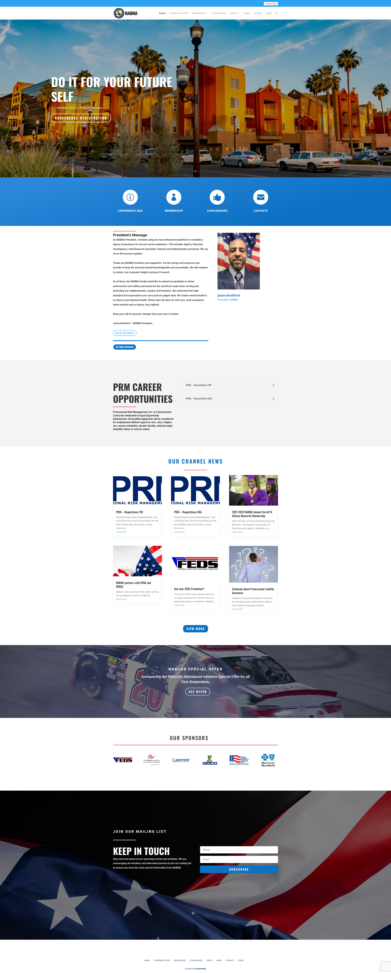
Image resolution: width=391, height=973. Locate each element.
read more (121, 531)
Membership (198, 13)
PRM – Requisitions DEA (188, 512)
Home (162, 13)
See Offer (198, 691)
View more (195, 628)
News (247, 13)
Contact (258, 13)
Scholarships (219, 13)
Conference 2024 (178, 13)
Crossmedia (200, 968)
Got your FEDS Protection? (189, 589)
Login (269, 13)
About (233, 13)
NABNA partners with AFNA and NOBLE (133, 584)
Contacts (261, 210)
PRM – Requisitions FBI (129, 512)
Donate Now (270, 3)
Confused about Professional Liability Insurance (253, 591)
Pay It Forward (92, 86)
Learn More (66, 113)
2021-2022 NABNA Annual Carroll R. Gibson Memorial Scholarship (252, 514)
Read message (124, 333)
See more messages (125, 347)
